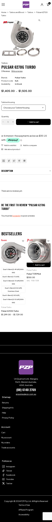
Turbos (30, 12)
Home (3, 12)
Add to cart (34, 122)
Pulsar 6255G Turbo (10, 311)
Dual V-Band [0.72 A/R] (11, 276)
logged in (16, 216)
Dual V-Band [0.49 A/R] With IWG (13, 270)
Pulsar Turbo (20, 78)
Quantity (5, 116)
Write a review (17, 71)
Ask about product (12, 149)
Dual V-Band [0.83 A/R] (11, 295)
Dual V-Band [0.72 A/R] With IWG (13, 282)
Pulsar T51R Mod (34, 274)
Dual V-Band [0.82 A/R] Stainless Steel (13, 289)
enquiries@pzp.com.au (26, 394)
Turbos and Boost (16, 12)
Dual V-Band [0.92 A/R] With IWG (13, 300)
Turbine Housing (8, 102)
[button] (39, 20)
